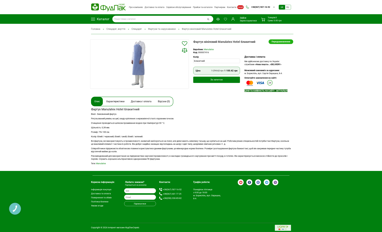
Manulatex (209, 49)
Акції (240, 7)
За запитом (216, 79)
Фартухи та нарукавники (162, 29)
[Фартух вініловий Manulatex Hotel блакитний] (139, 64)
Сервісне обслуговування (178, 7)
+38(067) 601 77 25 (172, 194)
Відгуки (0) (164, 101)
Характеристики (115, 101)
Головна (95, 29)
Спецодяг (136, 29)
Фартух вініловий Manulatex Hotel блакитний (206, 29)
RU (287, 7)
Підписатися (140, 204)
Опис (97, 101)
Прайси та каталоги (202, 7)
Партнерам (219, 7)
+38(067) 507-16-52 (260, 7)
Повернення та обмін (101, 197)
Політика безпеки (99, 201)
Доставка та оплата (154, 7)
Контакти (231, 7)
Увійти (243, 17)
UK (282, 7)
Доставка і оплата (141, 101)
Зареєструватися (248, 20)
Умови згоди (97, 205)
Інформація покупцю (101, 189)
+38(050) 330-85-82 (172, 198)
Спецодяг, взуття (115, 29)
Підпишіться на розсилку (136, 185)
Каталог (103, 19)
